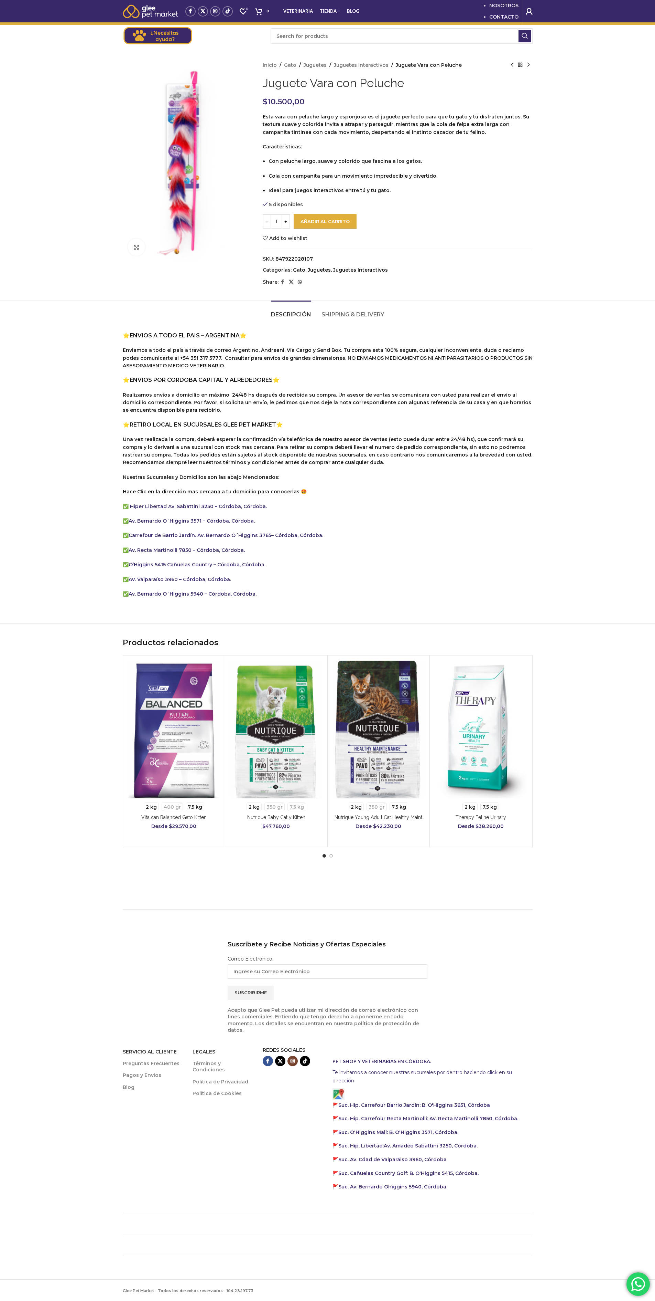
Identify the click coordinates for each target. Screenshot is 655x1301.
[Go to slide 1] (324, 856)
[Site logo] (150, 11)
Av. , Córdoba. (408, 1146)
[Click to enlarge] (136, 247)
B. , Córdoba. (398, 1132)
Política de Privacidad (220, 1082)
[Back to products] (520, 65)
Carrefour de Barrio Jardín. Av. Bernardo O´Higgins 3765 (200, 535)
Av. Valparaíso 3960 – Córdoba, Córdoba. (180, 579)
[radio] (151, 806)
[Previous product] (512, 65)
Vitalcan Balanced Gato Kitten (174, 817)
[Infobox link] (193, 36)
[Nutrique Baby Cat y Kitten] (276, 729)
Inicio (270, 65)
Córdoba (392, 1159)
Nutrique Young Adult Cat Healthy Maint (378, 817)
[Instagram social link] (215, 11)
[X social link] (203, 11)
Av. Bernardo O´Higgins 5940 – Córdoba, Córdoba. (192, 594)
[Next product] (528, 65)
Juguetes (315, 65)
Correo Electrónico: (250, 959)
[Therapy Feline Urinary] (481, 729)
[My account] (529, 11)
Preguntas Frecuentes (151, 1063)
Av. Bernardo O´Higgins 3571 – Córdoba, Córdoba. (192, 521)
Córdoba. (428, 1118)
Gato (290, 65)
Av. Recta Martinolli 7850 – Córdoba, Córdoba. (187, 550)
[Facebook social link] (190, 11)
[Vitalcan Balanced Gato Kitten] (174, 729)
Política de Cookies (217, 1093)
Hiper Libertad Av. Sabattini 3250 (172, 506)
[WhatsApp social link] (300, 282)
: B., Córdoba (414, 1105)
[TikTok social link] (227, 11)
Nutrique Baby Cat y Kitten (276, 817)
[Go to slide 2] (331, 856)
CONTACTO (503, 17)
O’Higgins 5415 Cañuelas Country (171, 565)
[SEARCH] (524, 36)
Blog (128, 1087)
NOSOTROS (503, 5)
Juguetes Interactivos (361, 65)
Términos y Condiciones (209, 1066)
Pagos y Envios (142, 1075)
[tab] (291, 311)
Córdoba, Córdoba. (240, 565)
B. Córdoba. (408, 1173)
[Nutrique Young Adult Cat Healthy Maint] (379, 729)
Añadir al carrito (325, 221)
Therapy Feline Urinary (481, 817)
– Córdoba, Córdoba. (241, 506)
